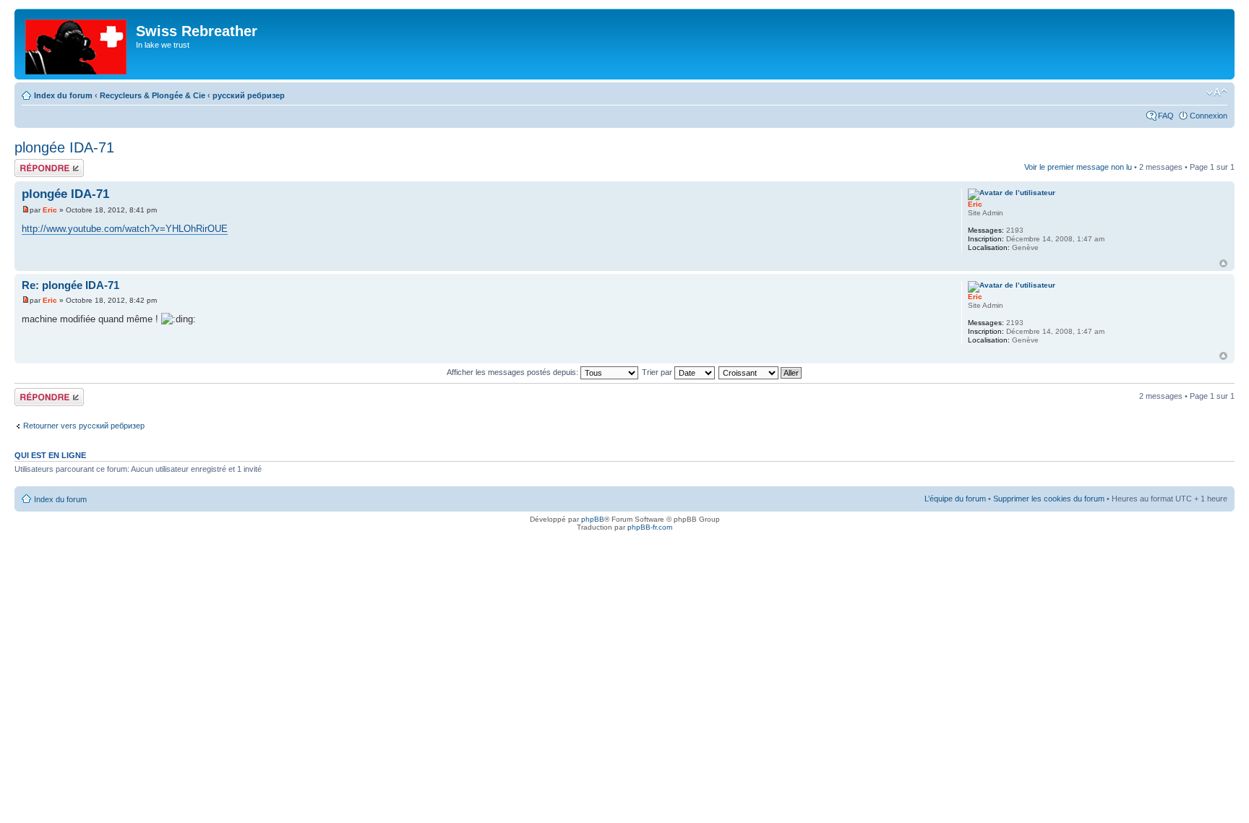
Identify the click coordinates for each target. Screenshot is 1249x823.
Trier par (658, 372)
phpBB (592, 519)
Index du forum (63, 95)
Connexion (1208, 115)
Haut (1223, 263)
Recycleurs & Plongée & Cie (152, 95)
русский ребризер (249, 95)
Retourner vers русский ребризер (84, 425)
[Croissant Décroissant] (760, 372)
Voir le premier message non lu (1078, 167)
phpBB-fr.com (649, 527)
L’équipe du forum (955, 498)
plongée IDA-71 (64, 147)
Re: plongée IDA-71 (70, 285)
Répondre (31, 163)
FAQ (1166, 115)
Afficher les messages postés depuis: (513, 372)
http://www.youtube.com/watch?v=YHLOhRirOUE (125, 228)
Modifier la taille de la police (1216, 92)
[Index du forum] (77, 44)
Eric (50, 210)
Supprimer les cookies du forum (1048, 498)
